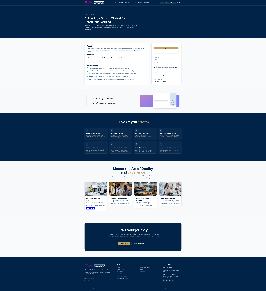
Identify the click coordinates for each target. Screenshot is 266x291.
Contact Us (146, 2)
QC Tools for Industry (93, 198)
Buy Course (90, 208)
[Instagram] (167, 280)
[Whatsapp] (173, 280)
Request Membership (139, 243)
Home (115, 2)
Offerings (127, 2)
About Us (121, 2)
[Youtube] (170, 280)
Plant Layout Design (168, 198)
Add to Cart (166, 52)
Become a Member (170, 2)
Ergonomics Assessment (120, 198)
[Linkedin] (164, 280)
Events (140, 2)
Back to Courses (90, 14)
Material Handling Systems (142, 199)
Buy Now (166, 48)
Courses (134, 2)
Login (162, 2)
